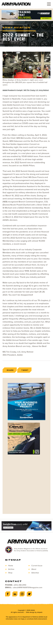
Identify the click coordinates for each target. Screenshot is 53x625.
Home (10, 565)
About (33, 569)
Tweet (24, 370)
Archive (11, 569)
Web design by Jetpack (34, 612)
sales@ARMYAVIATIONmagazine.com (27, 587)
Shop (10, 572)
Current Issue (36, 565)
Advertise (35, 572)
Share (10, 370)
